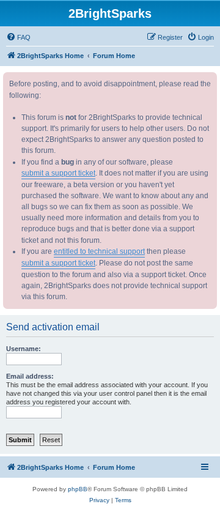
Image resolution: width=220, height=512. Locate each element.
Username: (23, 348)
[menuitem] (18, 37)
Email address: (30, 376)
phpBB (77, 489)
